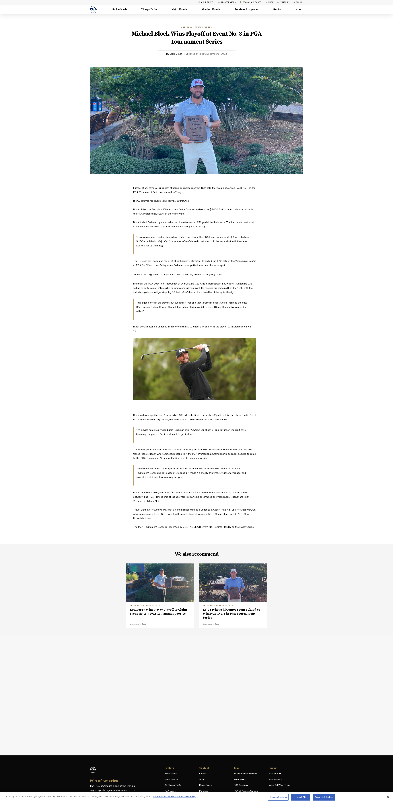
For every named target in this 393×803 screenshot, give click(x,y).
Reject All (300, 797)
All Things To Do (173, 785)
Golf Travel (207, 2)
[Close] (388, 797)
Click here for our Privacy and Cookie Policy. (174, 796)
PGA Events (171, 790)
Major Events (179, 9)
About (299, 9)
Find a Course (171, 779)
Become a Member (252, 2)
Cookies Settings (278, 797)
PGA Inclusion (275, 779)
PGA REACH (275, 773)
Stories (277, 9)
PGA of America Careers (246, 791)
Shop (269, 2)
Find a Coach (119, 9)
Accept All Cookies (324, 797)
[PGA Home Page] (93, 9)
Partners (203, 790)
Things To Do (149, 9)
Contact (203, 773)
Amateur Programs (246, 9)
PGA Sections (241, 785)
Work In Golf (240, 779)
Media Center (206, 785)
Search (299, 2)
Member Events (211, 9)
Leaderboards (228, 2)
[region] (196, 797)
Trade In (283, 2)
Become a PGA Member (245, 773)
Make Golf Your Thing (279, 785)
